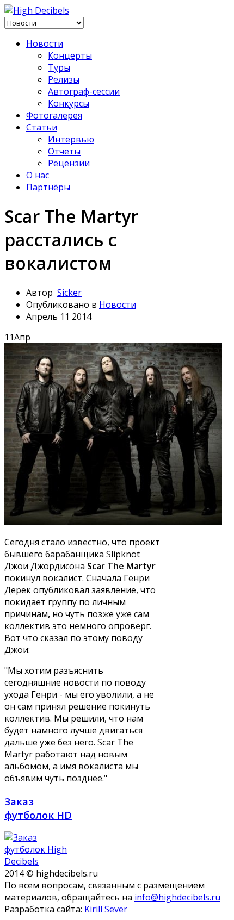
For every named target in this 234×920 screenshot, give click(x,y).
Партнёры (48, 187)
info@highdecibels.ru (177, 897)
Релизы (63, 79)
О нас (37, 175)
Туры (59, 67)
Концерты (70, 55)
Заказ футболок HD (38, 808)
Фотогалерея (54, 115)
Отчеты (64, 151)
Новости (44, 43)
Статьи (41, 127)
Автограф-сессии (84, 91)
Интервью (71, 139)
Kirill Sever (105, 909)
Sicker (69, 293)
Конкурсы (68, 103)
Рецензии (69, 163)
